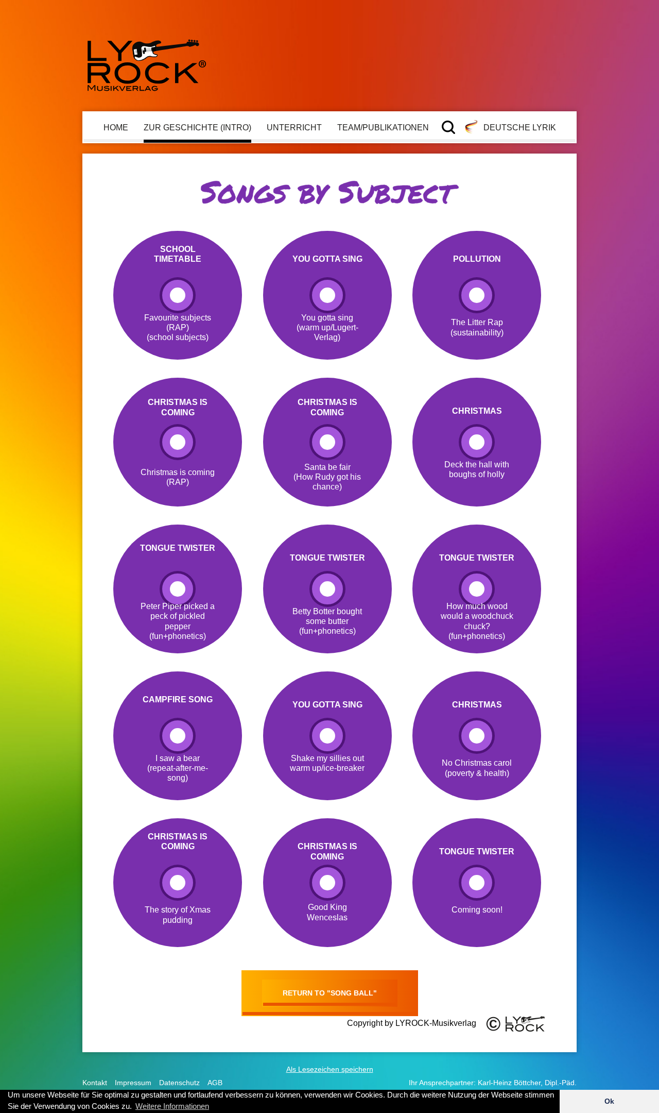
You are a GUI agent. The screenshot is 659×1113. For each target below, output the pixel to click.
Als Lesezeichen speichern (329, 1069)
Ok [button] (609, 1101)
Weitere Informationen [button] (172, 1106)
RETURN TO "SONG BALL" (330, 993)
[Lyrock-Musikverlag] (146, 61)
